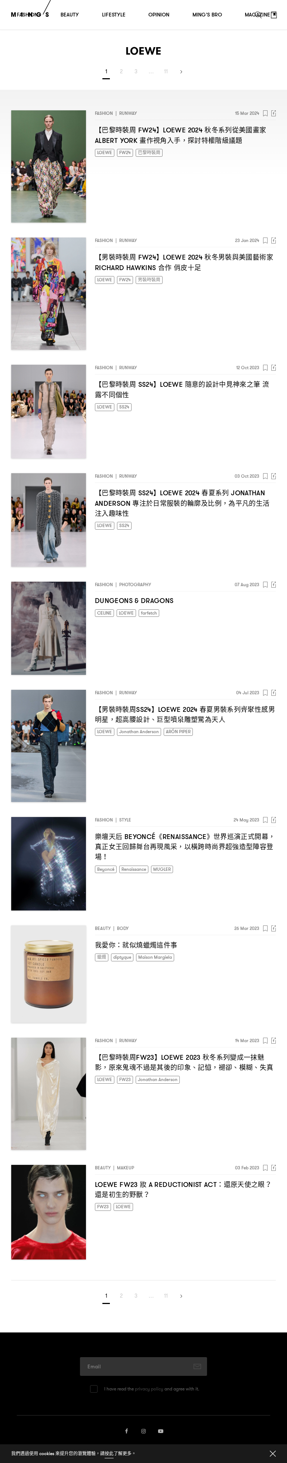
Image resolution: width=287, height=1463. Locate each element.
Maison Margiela (155, 957)
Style (125, 820)
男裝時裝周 (149, 279)
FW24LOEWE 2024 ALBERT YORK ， (180, 135)
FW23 (125, 1079)
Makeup (125, 1167)
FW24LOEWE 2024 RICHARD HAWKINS (184, 262)
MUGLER (162, 869)
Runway (128, 113)
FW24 (125, 152)
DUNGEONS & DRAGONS (134, 601)
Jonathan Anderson (139, 731)
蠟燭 (101, 957)
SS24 (124, 407)
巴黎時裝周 (149, 152)
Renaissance (133, 869)
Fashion (104, 113)
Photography (135, 584)
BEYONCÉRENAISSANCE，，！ (185, 847)
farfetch (149, 613)
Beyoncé (105, 869)
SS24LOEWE (182, 389)
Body (123, 928)
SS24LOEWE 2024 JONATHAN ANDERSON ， (182, 503)
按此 (109, 1453)
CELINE (104, 613)
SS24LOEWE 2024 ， (185, 714)
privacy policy (149, 1389)
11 (166, 71)
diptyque (122, 957)
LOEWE (104, 152)
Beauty (103, 928)
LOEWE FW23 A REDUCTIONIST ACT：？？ (183, 1189)
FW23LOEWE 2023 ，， (184, 1062)
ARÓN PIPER (178, 731)
